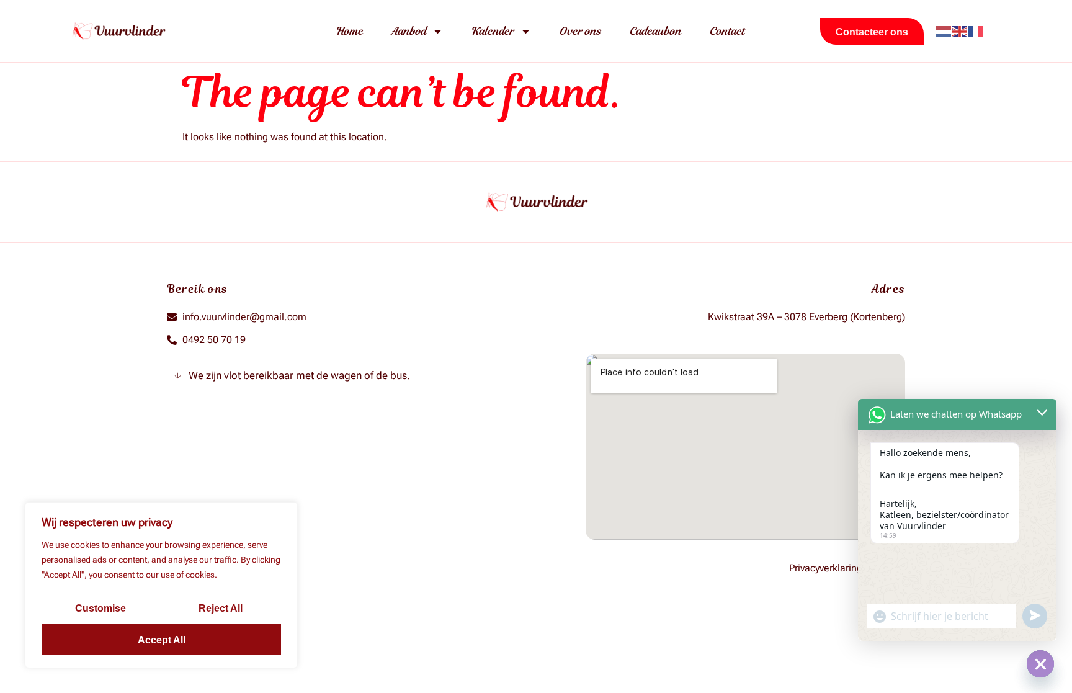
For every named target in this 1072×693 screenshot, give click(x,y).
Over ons (580, 31)
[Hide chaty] (1040, 663)
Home (349, 31)
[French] (976, 30)
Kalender (492, 31)
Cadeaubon (655, 31)
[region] (161, 585)
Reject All (221, 608)
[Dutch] (944, 30)
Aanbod (408, 31)
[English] (960, 30)
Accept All (161, 640)
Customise (100, 608)
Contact (726, 31)
